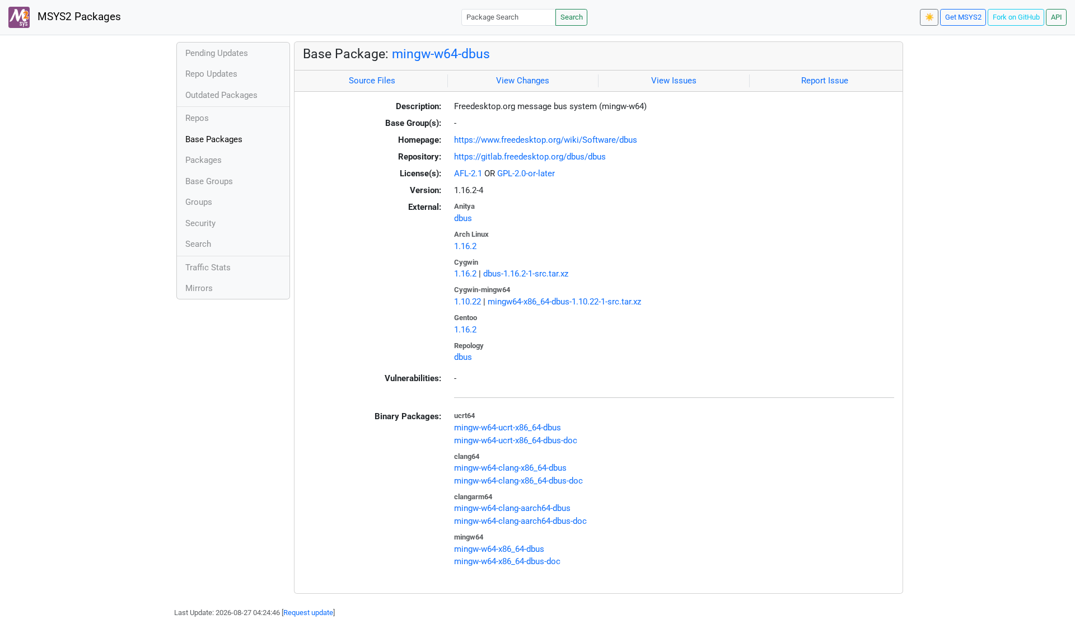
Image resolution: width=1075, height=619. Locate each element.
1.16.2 (465, 246)
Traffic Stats (208, 267)
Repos (197, 118)
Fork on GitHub (1016, 17)
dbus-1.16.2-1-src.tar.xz (525, 274)
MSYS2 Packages (78, 17)
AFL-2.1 (468, 173)
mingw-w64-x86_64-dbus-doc (507, 561)
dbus (463, 218)
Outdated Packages (221, 95)
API (1056, 17)
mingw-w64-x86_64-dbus (499, 549)
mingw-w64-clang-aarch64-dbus (512, 508)
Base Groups (209, 181)
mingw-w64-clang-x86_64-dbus (510, 468)
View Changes (522, 81)
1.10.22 (467, 302)
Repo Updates (211, 74)
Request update (308, 612)
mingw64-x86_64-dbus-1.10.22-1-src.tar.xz (564, 302)
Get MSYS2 (963, 17)
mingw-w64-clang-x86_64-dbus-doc (518, 481)
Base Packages (213, 139)
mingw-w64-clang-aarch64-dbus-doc (520, 521)
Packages (203, 160)
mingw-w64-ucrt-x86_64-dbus (507, 428)
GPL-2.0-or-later (526, 173)
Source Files (372, 81)
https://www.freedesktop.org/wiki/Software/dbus (545, 140)
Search (571, 17)
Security (200, 223)
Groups (198, 202)
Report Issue (824, 81)
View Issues (674, 81)
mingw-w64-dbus (441, 53)
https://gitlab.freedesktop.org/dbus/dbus (530, 157)
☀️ (929, 17)
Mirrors (199, 288)
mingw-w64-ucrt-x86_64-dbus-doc (515, 440)
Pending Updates (216, 53)
